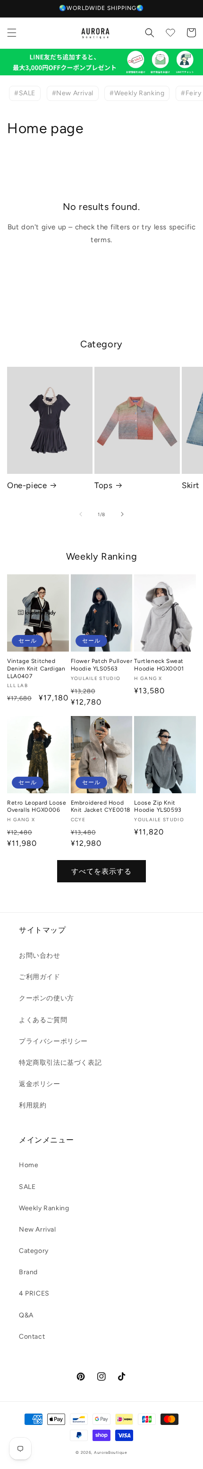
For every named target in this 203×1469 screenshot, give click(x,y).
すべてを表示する (101, 871)
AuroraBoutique (110, 1452)
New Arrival (37, 1229)
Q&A (26, 1315)
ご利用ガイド (39, 977)
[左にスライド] (80, 514)
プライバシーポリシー (53, 1041)
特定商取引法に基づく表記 (60, 1063)
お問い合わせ (39, 956)
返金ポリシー (39, 1084)
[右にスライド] (122, 514)
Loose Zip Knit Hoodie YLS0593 (157, 806)
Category (34, 1251)
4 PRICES (34, 1293)
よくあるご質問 (43, 1020)
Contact (32, 1337)
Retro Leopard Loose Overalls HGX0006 (36, 806)
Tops (103, 485)
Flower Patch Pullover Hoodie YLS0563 (102, 665)
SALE (27, 1187)
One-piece (27, 485)
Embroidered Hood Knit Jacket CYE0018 (100, 806)
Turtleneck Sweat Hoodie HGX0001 (159, 665)
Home (28, 1165)
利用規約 (32, 1105)
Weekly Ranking (44, 1208)
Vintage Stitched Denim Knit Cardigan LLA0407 (36, 668)
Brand (28, 1272)
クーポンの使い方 (46, 998)
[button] (11, 32)
